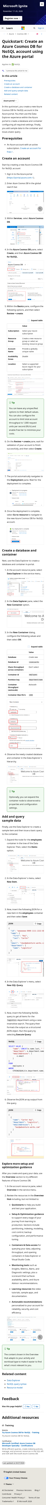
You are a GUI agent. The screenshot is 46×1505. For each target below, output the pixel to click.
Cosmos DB (22, 34)
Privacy (17, 1494)
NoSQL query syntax (16, 1384)
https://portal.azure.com (19, 177)
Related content (11, 94)
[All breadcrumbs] (4, 34)
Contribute (6, 1494)
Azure (11, 34)
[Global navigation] (2, 28)
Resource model (15, 1387)
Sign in (41, 28)
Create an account (12, 84)
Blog (36, 1490)
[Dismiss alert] (42, 4)
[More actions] (41, 34)
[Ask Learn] (37, 34)
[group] (25, 941)
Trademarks (7, 1501)
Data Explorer (13, 1380)
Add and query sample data (16, 90)
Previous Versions (24, 1490)
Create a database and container (18, 87)
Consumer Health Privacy (13, 1497)
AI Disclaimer (7, 1490)
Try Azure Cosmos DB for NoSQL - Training (20, 1432)
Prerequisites (9, 80)
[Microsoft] (23, 28)
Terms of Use (34, 1497)
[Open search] (34, 28)
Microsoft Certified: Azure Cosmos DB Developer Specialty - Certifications (18, 1444)
